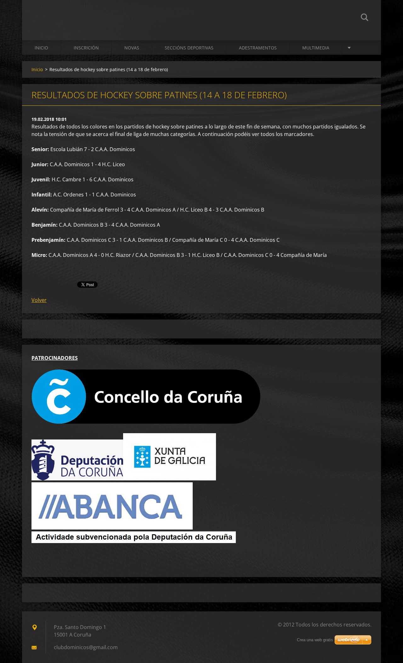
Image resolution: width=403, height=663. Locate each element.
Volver (39, 300)
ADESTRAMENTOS (258, 48)
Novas (131, 48)
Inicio (41, 48)
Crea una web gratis (315, 640)
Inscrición (86, 48)
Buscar (364, 18)
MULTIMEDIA (315, 48)
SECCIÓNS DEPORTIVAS (189, 48)
